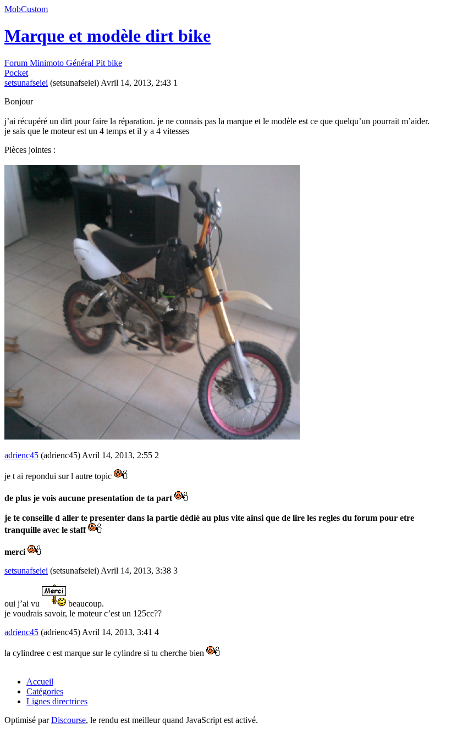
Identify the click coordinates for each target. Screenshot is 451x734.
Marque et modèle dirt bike (107, 36)
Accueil (39, 681)
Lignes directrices (56, 701)
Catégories (44, 691)
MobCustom (26, 9)
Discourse (68, 720)
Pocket (16, 72)
